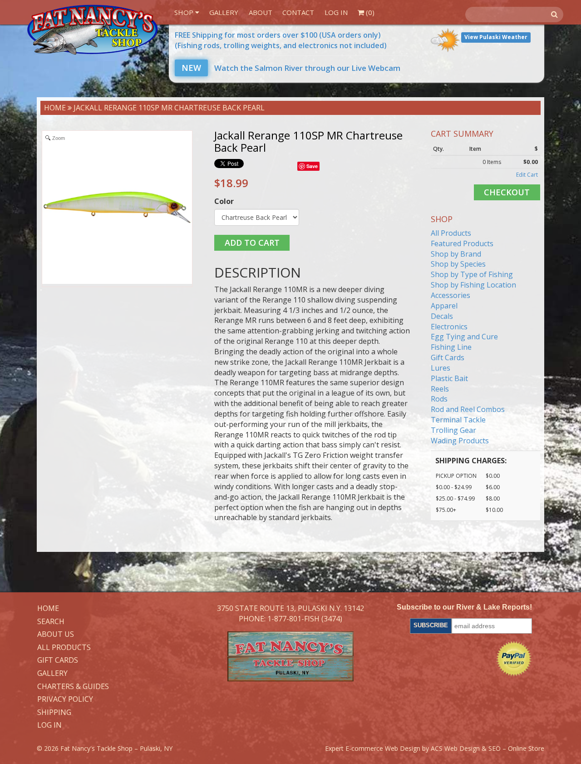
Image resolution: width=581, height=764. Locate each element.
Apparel (444, 306)
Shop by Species (458, 264)
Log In (336, 12)
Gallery (223, 12)
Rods (439, 399)
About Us (55, 634)
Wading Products (460, 441)
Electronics (449, 327)
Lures (440, 368)
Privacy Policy (65, 699)
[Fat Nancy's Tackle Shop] (92, 30)
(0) (369, 12)
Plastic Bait (449, 378)
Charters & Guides (73, 687)
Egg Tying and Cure (464, 337)
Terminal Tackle (458, 420)
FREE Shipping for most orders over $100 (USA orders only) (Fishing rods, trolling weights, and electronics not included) (281, 40)
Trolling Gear (453, 430)
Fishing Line (451, 347)
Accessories (450, 295)
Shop (184, 12)
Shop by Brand (456, 254)
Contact (298, 12)
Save (312, 166)
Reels (440, 389)
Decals (442, 316)
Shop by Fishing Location (473, 285)
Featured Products (462, 243)
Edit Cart (527, 175)
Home (55, 108)
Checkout (507, 192)
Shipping (54, 713)
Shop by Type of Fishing (472, 274)
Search (50, 622)
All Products (451, 233)
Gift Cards (447, 357)
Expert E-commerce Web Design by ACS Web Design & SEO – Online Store (434, 748)
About (260, 12)
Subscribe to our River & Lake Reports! (464, 607)
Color (224, 201)
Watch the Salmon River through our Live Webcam (291, 68)
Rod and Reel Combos (468, 409)
